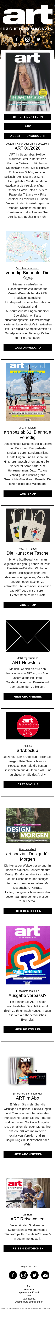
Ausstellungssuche (28, 135)
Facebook (17, 39)
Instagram (27, 39)
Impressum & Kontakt (29, 1292)
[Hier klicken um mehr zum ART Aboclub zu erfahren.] (27, 752)
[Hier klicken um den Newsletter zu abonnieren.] (27, 662)
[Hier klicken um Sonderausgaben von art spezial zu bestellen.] (27, 864)
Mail (45, 1275)
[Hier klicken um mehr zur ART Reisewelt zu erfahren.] (27, 1217)
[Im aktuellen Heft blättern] (28, 112)
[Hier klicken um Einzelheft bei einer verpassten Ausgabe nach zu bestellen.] (27, 982)
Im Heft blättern (28, 116)
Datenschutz (28, 1298)
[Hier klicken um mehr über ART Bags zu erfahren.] (27, 561)
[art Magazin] (27, 17)
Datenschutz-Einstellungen (29, 1302)
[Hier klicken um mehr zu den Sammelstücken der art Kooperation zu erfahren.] (27, 1108)
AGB (29, 1295)
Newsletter (29, 1289)
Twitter (38, 39)
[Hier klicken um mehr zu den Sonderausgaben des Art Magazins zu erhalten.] (27, 432)
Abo (28, 126)
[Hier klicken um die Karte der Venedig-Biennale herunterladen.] (27, 293)
